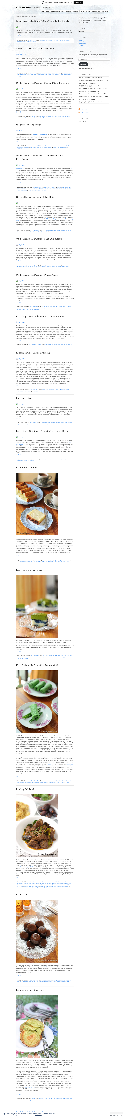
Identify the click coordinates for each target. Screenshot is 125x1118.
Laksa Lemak (33, 74)
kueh (26, 561)
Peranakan (61, 40)
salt (56, 266)
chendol (59, 73)
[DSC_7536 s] (21, 203)
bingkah (65, 344)
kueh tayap (65, 188)
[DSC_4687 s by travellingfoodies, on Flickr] (37, 1059)
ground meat (57, 145)
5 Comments (43, 190)
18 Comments (67, 782)
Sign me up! (83, 64)
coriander (54, 883)
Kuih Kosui (21, 894)
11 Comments (24, 563)
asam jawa (50, 230)
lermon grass (27, 424)
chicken (43, 389)
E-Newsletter (85, 51)
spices (22, 887)
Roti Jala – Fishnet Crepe (28, 398)
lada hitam (37, 886)
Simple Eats (36, 145)
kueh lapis (70, 764)
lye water (43, 981)
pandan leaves (24, 190)
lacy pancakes (20, 424)
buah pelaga (68, 881)
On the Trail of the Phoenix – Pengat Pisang (37, 274)
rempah (37, 231)
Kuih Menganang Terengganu (30, 989)
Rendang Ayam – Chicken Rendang (33, 352)
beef (57, 881)
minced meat (26, 147)
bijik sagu (47, 265)
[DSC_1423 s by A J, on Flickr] (21, 358)
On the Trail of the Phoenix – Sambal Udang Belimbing (42, 82)
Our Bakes (68, 11)
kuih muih (30, 782)
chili (66, 230)
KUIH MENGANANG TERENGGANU (61, 1098)
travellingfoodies (23, 7)
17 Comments (47, 887)
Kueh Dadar (46, 188)
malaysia (36, 561)
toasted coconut (28, 887)
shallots (19, 887)
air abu (43, 980)
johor (66, 422)
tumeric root (40, 887)
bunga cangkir (20, 883)
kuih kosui (34, 981)
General (33, 116)
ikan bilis (19, 231)
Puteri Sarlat (53, 656)
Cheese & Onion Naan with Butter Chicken (90, 77)
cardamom (26, 883)
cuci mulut (59, 187)
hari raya (54, 884)
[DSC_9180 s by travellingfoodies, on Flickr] (37, 858)
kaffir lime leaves (67, 145)
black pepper (62, 881)
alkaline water (48, 980)
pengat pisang (46, 307)
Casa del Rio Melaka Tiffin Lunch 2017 (35, 48)
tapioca (25, 460)
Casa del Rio (52, 40)
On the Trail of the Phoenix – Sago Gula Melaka (39, 238)
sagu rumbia (52, 266)
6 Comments (45, 1100)
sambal (18, 117)
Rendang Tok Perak (25, 789)
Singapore (60, 561)
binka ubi (64, 560)
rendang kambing (64, 74)
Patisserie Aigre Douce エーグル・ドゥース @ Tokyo (93, 94)
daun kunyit (66, 883)
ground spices (40, 884)
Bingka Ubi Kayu (59, 344)
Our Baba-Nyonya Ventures (57, 11)
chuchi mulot (53, 187)
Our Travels (105, 11)
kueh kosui (19, 981)
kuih (29, 561)
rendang (46, 147)
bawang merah (57, 230)
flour (68, 306)
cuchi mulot (52, 265)
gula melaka (34, 188)
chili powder (31, 883)
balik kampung (42, 40)
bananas (47, 306)
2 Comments (33, 41)
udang (41, 117)
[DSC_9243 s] (21, 27)
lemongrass (42, 886)
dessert (63, 265)
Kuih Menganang (30, 1087)
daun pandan (59, 306)
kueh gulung (53, 188)
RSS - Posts (84, 109)
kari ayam (70, 422)
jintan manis (59, 884)
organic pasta (33, 147)
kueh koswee (26, 981)
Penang (35, 424)
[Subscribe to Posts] (79, 109)
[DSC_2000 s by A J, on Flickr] (21, 281)
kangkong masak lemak (59, 219)
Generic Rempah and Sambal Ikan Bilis (35, 196)
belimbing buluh (50, 116)
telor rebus (45, 231)
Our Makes (76, 11)
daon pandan (65, 187)
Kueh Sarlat (63, 655)
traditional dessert (37, 1100)
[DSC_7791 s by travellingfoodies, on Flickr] (37, 964)
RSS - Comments (85, 112)
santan (59, 266)
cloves (36, 883)
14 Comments (52, 231)
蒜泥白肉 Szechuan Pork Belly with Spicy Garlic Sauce (93, 80)
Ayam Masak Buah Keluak (45, 73)
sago (48, 266)
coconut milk (20, 561)
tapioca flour (24, 983)
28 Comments (35, 391)
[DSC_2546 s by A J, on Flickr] (21, 322)
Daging (61, 883)
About (47, 11)
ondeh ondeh (51, 764)
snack (55, 782)
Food (31, 40)
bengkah (49, 344)
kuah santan (40, 188)
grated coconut (27, 188)
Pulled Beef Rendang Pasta (40, 134)
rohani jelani (54, 561)
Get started (78, 2)
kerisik (18, 147)
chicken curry (44, 422)
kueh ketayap (59, 188)
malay (57, 40)
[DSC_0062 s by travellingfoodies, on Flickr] (37, 536)
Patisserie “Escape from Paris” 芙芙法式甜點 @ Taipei (93, 96)
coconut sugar (48, 883)
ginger (34, 884)
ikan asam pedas (66, 73)
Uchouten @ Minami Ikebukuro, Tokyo (89, 91)
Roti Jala (45, 424)
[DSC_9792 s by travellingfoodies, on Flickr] (38, 734)
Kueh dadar (19, 168)
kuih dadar (67, 780)
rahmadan (66, 40)
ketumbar (26, 886)
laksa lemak (49, 219)
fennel (24, 884)
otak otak (51, 74)
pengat (40, 307)
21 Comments (31, 983)
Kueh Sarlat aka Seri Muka (29, 569)
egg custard (41, 1098)
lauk (38, 74)
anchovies (45, 230)
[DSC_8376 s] (21, 130)
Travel (34, 40)
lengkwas (48, 886)
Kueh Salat (57, 655)
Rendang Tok (60, 886)
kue (24, 561)
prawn (68, 116)
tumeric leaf (35, 887)
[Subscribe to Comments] (79, 112)
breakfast (63, 230)
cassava (54, 459)
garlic (31, 884)
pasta (38, 147)
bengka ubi (45, 560)
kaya (46, 1098)
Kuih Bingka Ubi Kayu (27, 467)
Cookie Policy (38, 1115)
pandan (45, 782)
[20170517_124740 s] (23, 54)
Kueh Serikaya (23, 656)
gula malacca (69, 265)
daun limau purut (46, 145)
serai (68, 886)
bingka (53, 344)
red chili (41, 147)
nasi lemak (27, 231)
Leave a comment (27, 76)
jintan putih (65, 884)
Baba (40, 116)
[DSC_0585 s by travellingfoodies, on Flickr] (37, 639)
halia (51, 884)
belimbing (44, 116)
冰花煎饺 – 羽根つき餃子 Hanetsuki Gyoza (90, 86)
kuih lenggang (24, 782)
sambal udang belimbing (26, 117)
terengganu (30, 1100)
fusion (52, 145)
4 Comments (49, 345)
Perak (55, 886)
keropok (21, 74)
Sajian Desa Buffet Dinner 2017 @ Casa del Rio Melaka (42, 20)
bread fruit (70, 344)
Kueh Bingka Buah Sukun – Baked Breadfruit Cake (40, 316)
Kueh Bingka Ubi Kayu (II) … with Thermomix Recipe (42, 430)
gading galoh (49, 655)
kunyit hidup (31, 886)
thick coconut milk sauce (27, 309)
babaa (43, 306)
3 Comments (54, 424)
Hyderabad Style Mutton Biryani (87, 83)
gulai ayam (61, 422)
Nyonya (59, 116)
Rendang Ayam (20, 391)
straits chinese (36, 117)
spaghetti (50, 147)
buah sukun (19, 345)
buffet (47, 40)
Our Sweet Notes (96, 11)
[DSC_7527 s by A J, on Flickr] (21, 437)
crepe (49, 422)
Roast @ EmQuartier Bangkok (87, 99)
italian (62, 145)
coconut (53, 980)
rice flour (64, 981)
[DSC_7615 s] (21, 165)
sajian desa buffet (25, 41)
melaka (44, 74)
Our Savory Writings (85, 11)
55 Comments (24, 658)
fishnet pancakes (55, 422)
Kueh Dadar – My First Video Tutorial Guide (37, 665)
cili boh (69, 230)
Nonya (18, 190)
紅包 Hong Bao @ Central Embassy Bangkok (91, 102)
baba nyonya (47, 187)
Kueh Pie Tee (26, 74)
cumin (57, 883)
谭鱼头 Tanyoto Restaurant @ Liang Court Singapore (93, 88)
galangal (28, 884)
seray (49, 424)
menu (47, 74)
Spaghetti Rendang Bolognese (30, 124)
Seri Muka (59, 656)
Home (43, 11)
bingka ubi (51, 560)
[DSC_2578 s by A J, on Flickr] (21, 245)
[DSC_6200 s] (21, 89)
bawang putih (53, 881)
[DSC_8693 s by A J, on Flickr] (21, 404)
